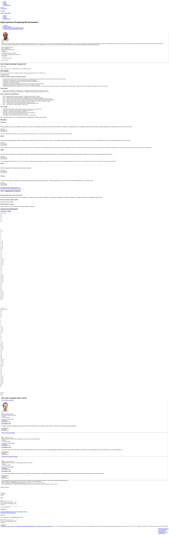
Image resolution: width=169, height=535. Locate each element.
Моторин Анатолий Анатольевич (10, 456)
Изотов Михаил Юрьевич (8, 400)
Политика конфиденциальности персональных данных (14, 511)
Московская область (163, 528)
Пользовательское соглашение (8, 512)
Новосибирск (162, 533)
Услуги (4, 1)
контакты (8, 526)
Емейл (44, 117)
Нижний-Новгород (163, 532)
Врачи (4, 2)
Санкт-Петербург (163, 529)
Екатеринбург (162, 530)
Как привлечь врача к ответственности (10, 187)
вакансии (13, 526)
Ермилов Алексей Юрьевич (8, 432)
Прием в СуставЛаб (6, 211)
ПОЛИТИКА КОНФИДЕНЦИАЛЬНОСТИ (26, 526)
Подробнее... (5, 420)
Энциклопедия (6, 5)
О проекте (3, 526)
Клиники (5, 4)
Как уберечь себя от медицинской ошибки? (11, 188)
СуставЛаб (4, 55)
